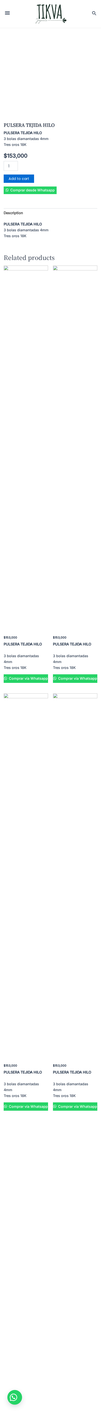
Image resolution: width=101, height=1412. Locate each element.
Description (13, 213)
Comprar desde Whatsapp (32, 190)
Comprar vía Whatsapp (28, 678)
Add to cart (19, 178)
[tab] (51, 213)
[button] (30, 190)
